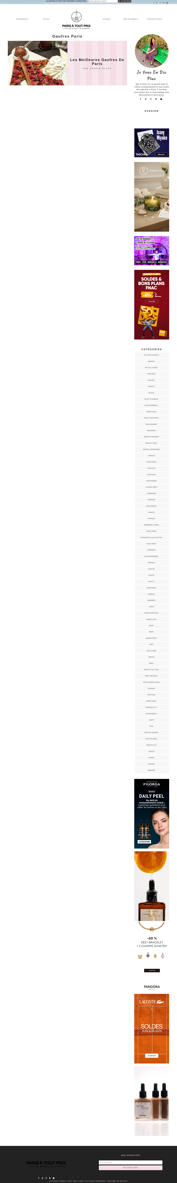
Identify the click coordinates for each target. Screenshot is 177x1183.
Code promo (151, 481)
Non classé (151, 650)
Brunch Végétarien (151, 449)
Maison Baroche (151, 613)
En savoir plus (97, 68)
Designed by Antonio (117, 1181)
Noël (151, 644)
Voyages (106, 19)
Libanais (151, 594)
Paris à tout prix (151, 669)
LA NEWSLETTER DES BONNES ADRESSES (66, 1)
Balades (151, 380)
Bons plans (151, 411)
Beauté (151, 386)
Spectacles (151, 745)
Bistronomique (151, 405)
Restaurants (22, 19)
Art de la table (151, 367)
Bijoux (151, 393)
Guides (151, 575)
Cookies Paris (151, 487)
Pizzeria (151, 688)
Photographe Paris (151, 682)
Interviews (151, 588)
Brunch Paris (151, 443)
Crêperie (151, 499)
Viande (151, 757)
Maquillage (151, 619)
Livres (151, 606)
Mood (151, 632)
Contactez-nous (154, 19)
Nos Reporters (130, 1155)
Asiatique (151, 374)
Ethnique (151, 518)
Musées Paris (151, 638)
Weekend (151, 770)
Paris (151, 663)
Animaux (151, 361)
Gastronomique (151, 556)
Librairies (151, 600)
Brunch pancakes (151, 436)
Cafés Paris (151, 462)
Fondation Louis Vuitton (151, 537)
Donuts (151, 512)
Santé (151, 720)
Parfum (151, 657)
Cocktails (151, 474)
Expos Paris (151, 531)
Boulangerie (151, 424)
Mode (151, 625)
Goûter (151, 569)
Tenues (151, 751)
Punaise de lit (151, 707)
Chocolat (151, 468)
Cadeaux (151, 455)
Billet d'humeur (151, 399)
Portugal (151, 694)
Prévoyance (151, 701)
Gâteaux (151, 562)
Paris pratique (151, 676)
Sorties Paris (151, 739)
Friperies (151, 550)
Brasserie (151, 430)
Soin (151, 726)
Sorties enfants (130, 19)
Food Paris (151, 543)
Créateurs (151, 493)
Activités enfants (151, 355)
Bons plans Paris (151, 418)
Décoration (151, 506)
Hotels (46, 19)
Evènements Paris (151, 525)
